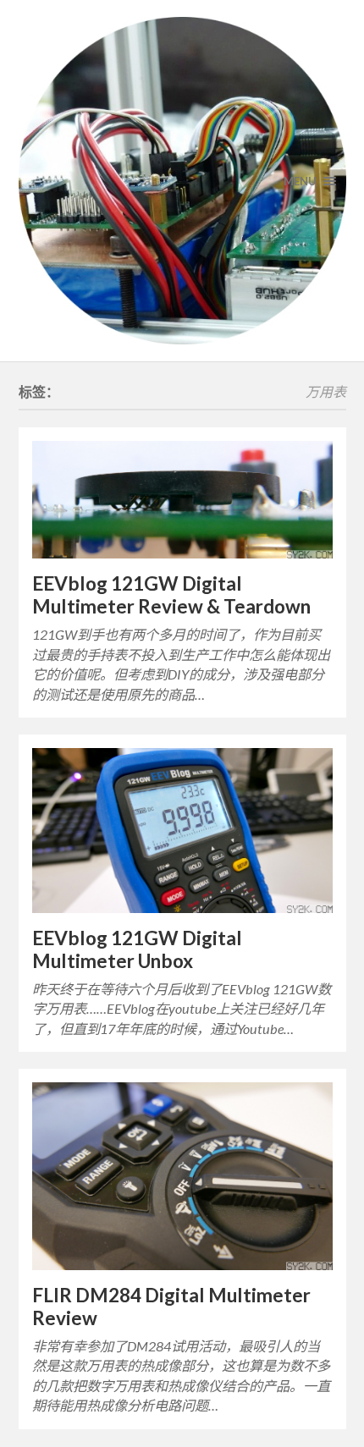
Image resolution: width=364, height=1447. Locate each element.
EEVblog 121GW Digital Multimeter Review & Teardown (171, 595)
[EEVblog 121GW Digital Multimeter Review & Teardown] (182, 500)
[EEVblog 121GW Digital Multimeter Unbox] (182, 830)
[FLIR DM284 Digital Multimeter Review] (182, 1176)
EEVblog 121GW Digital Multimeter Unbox (137, 949)
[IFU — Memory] (182, 180)
